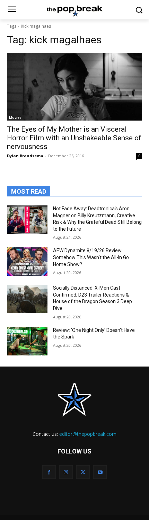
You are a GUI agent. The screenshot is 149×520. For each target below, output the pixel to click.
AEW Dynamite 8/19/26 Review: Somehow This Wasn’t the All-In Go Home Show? (91, 257)
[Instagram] (66, 472)
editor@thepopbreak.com (87, 434)
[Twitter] (83, 472)
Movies (15, 117)
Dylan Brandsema (25, 155)
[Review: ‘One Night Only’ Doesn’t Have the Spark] (27, 341)
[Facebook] (49, 472)
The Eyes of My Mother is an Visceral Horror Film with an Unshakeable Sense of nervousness (74, 138)
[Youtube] (100, 472)
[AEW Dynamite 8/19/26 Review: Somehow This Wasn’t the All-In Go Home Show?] (27, 261)
